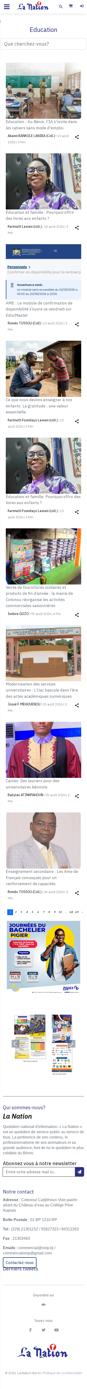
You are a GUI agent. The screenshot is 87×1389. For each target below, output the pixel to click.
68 (71, 912)
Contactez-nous (20, 1262)
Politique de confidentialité (62, 1373)
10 (60, 912)
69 (77, 912)
